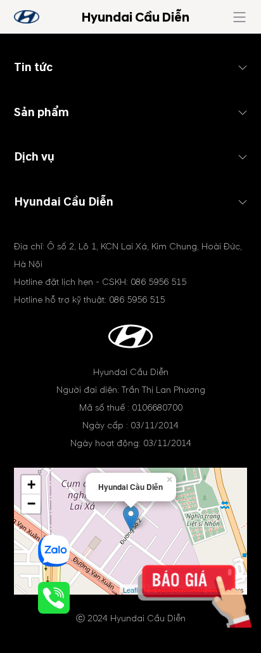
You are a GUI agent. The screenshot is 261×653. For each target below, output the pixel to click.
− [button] (31, 503)
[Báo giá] (205, 607)
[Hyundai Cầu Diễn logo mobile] (26, 16)
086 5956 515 (158, 282)
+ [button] (31, 484)
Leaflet (133, 589)
